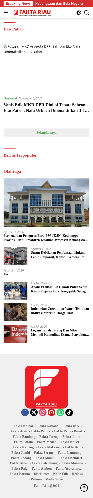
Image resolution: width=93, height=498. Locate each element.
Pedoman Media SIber (47, 479)
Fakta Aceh (19, 431)
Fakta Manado (72, 463)
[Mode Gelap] (79, 13)
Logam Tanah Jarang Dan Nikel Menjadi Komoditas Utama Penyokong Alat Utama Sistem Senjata (59, 333)
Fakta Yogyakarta (69, 468)
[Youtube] (51, 413)
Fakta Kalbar (23, 426)
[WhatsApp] (60, 413)
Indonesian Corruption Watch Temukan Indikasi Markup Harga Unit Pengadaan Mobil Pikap (60, 311)
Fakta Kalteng (23, 447)
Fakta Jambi (20, 452)
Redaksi (77, 474)
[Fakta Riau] (31, 13)
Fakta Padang (21, 458)
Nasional (10, 98)
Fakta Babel (19, 463)
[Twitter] (34, 413)
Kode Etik (60, 474)
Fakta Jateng (48, 437)
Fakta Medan (47, 442)
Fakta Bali (72, 447)
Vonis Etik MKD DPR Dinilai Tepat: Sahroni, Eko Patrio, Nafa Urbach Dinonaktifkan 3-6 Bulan (46, 110)
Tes (6, 274)
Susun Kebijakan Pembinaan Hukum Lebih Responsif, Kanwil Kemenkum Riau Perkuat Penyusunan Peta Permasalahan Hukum (58, 255)
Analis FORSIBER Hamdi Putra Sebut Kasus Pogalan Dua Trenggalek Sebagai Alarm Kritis (59, 289)
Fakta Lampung (69, 452)
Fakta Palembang (44, 463)
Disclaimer (41, 474)
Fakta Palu (19, 468)
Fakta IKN (71, 426)
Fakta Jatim (71, 437)
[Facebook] (25, 413)
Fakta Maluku (46, 458)
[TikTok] (69, 412)
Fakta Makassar (49, 447)
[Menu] (7, 13)
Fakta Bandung (24, 437)
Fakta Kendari (71, 458)
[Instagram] (42, 413)
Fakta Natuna (20, 474)
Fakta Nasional (48, 426)
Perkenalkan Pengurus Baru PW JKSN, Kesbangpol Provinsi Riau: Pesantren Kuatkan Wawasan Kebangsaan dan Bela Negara (45, 238)
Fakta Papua (40, 431)
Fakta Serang (44, 452)
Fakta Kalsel (70, 442)
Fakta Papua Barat (68, 431)
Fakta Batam (23, 442)
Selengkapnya (46, 132)
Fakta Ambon (42, 468)
